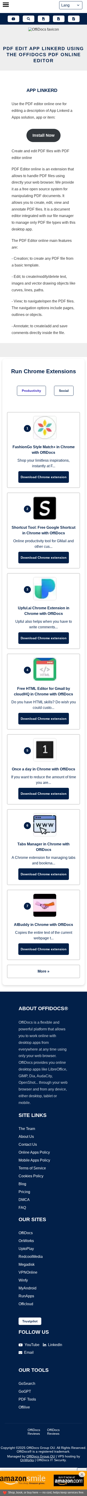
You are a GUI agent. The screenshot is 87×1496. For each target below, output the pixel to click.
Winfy (23, 1280)
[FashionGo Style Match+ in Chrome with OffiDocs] (46, 438)
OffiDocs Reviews (34, 1431)
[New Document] (43, 19)
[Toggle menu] (5, 5)
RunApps (26, 1296)
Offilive (24, 1407)
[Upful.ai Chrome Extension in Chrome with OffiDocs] (46, 599)
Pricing (24, 1192)
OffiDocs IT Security (51, 1460)
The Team (27, 1129)
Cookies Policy (31, 1176)
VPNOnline (28, 1272)
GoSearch (27, 1384)
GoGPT (25, 1391)
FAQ (22, 1208)
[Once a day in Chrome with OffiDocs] (46, 760)
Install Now (43, 135)
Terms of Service (32, 1168)
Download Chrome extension (44, 477)
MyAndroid (27, 1288)
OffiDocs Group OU (40, 1456)
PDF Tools (27, 1399)
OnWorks (26, 1241)
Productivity (31, 391)
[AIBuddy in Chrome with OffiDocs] (46, 916)
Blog (22, 1184)
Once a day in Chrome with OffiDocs (43, 769)
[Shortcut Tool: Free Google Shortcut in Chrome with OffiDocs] (46, 518)
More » (43, 971)
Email (29, 1352)
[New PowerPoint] (74, 19)
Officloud (26, 1304)
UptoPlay (26, 1249)
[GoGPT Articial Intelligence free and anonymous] (13, 19)
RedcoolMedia (31, 1257)
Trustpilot (30, 1321)
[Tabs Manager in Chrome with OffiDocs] (46, 835)
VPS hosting (67, 1456)
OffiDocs (26, 1233)
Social (64, 391)
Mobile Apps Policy (34, 1160)
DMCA (24, 1200)
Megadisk (27, 1264)
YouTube (32, 1345)
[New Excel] (58, 19)
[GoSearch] (28, 19)
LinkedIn (55, 1345)
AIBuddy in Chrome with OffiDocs (43, 925)
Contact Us (28, 1144)
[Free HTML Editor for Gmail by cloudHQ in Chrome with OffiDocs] (46, 679)
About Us (26, 1137)
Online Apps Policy (34, 1152)
